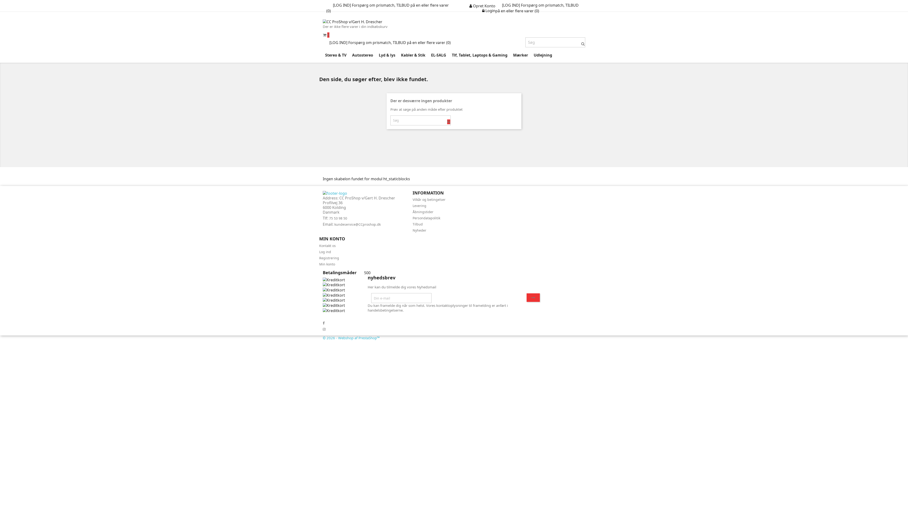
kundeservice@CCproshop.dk (357, 224)
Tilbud (418, 224)
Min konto (327, 264)
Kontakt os (327, 245)
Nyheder (419, 230)
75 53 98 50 (338, 218)
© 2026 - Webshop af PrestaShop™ (351, 337)
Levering (419, 205)
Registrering (329, 258)
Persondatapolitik (426, 218)
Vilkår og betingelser (429, 199)
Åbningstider (423, 212)
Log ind (325, 252)
